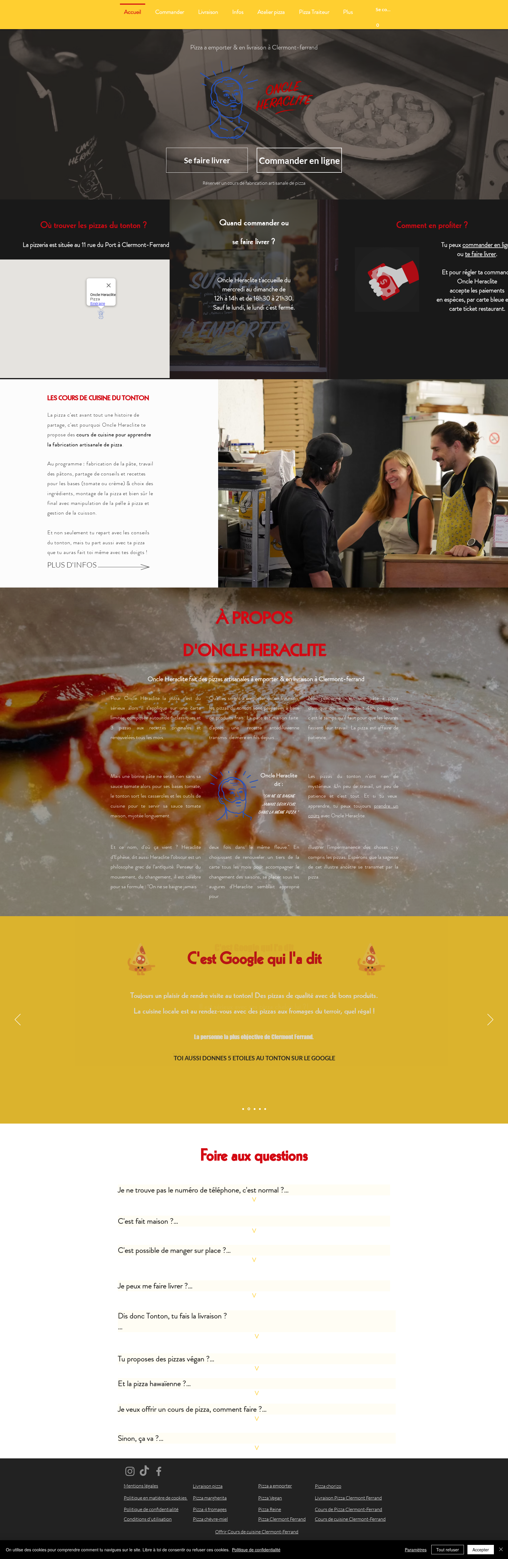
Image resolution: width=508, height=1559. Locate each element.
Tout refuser (447, 1550)
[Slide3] (254, 1109)
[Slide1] (243, 1109)
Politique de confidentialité (256, 1550)
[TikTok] (144, 1471)
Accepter (480, 1550)
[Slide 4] (260, 1109)
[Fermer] (500, 1549)
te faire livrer (480, 253)
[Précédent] (18, 1020)
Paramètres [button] (416, 1550)
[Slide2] (249, 1109)
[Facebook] (159, 1471)
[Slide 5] (265, 1109)
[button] (377, 23)
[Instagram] (130, 1471)
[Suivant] (490, 1020)
